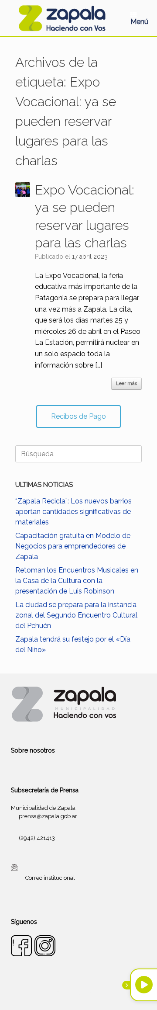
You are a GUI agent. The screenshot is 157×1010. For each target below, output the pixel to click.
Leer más (126, 383)
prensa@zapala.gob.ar (48, 816)
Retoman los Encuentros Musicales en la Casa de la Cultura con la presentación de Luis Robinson (76, 580)
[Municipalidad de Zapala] (62, 18)
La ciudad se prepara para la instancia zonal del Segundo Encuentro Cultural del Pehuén (76, 615)
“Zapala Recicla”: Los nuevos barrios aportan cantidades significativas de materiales (73, 511)
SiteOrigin (89, 993)
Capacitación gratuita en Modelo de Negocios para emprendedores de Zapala (72, 546)
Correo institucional (50, 878)
